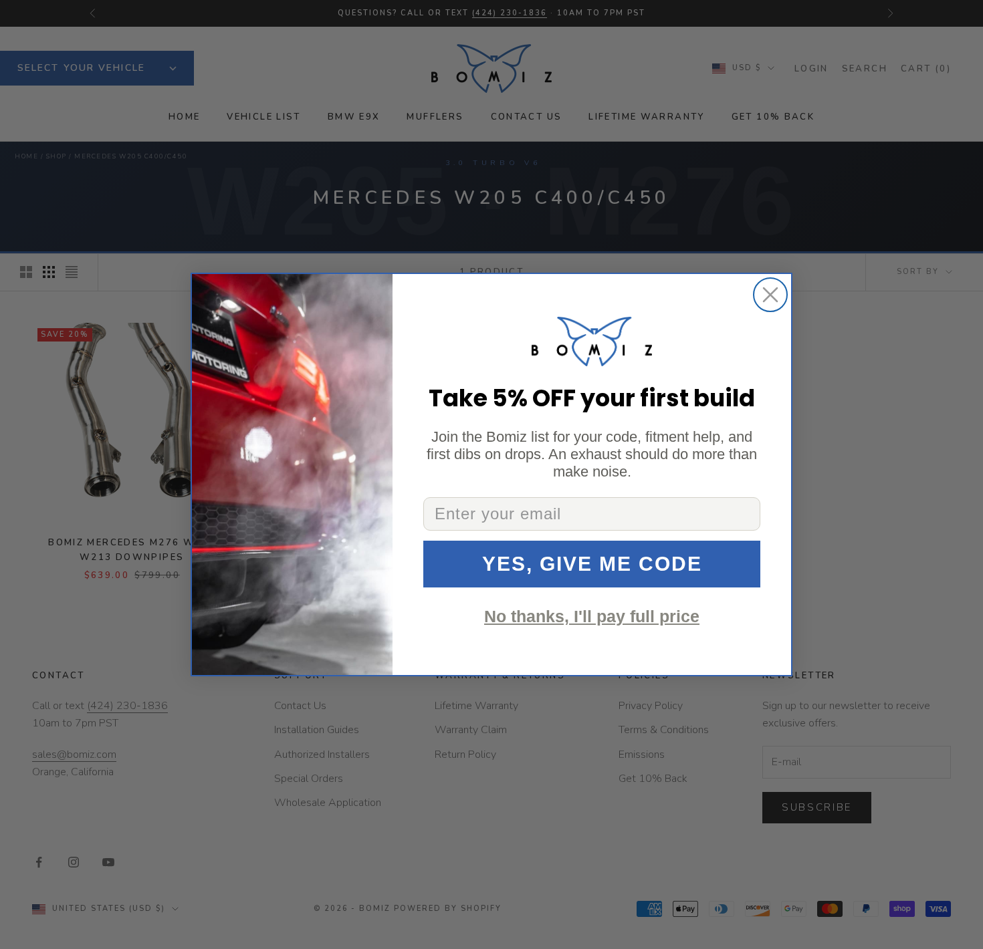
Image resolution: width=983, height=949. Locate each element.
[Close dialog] (770, 294)
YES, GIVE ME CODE (592, 564)
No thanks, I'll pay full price (591, 616)
